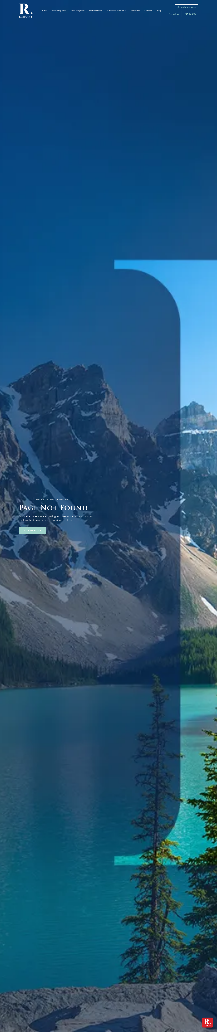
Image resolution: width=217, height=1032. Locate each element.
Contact (148, 10)
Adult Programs (58, 10)
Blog (159, 10)
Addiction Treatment (116, 10)
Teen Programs (78, 10)
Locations (135, 10)
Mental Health (95, 10)
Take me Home (32, 530)
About (44, 10)
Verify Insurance (188, 7)
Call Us (176, 14)
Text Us (192, 14)
